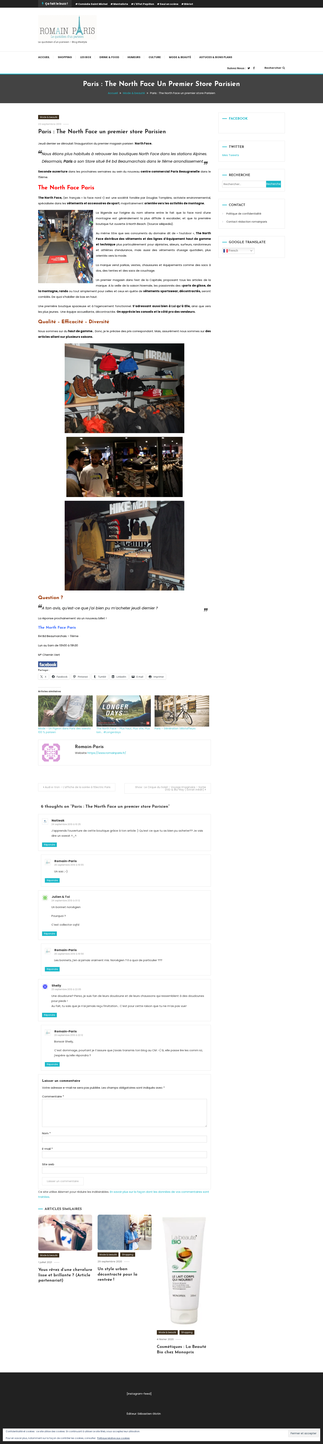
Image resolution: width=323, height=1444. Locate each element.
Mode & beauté (180, 57)
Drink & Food (109, 57)
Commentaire (53, 1096)
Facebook (238, 119)
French (233, 250)
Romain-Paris (89, 747)
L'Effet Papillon (144, 4)
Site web (48, 1164)
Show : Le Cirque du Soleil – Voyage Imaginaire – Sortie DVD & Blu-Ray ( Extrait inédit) (170, 788)
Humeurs (133, 57)
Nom (46, 1133)
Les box (85, 57)
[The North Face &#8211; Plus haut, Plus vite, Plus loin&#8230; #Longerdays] (123, 711)
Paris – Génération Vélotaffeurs (175, 728)
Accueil (44, 57)
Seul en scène (169, 4)
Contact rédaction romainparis (246, 222)
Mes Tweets (230, 155)
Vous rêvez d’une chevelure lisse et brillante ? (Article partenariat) (65, 1275)
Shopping (65, 57)
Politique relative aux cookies (113, 1438)
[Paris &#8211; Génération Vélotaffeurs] (182, 711)
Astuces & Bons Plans (215, 57)
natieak (58, 820)
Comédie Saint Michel (92, 4)
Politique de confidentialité (243, 214)
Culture (155, 57)
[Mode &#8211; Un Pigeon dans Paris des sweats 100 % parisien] (65, 711)
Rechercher (273, 68)
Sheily (56, 985)
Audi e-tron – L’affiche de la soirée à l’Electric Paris (77, 787)
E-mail (47, 1149)
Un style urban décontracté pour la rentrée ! (117, 1274)
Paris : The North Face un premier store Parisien (102, 132)
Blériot (188, 4)
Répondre (49, 844)
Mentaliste (120, 4)
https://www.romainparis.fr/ (106, 753)
